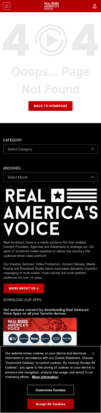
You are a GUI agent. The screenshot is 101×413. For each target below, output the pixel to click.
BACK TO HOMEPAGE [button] (50, 106)
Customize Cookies (50, 390)
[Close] (93, 353)
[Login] (95, 6)
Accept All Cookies (50, 404)
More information (45, 376)
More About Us (22, 288)
